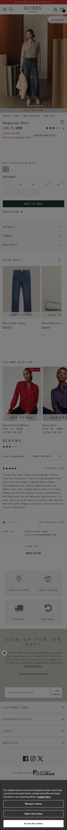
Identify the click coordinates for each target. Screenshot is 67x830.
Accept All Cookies (33, 823)
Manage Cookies (33, 803)
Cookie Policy (44, 797)
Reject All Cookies (33, 813)
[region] (33, 805)
